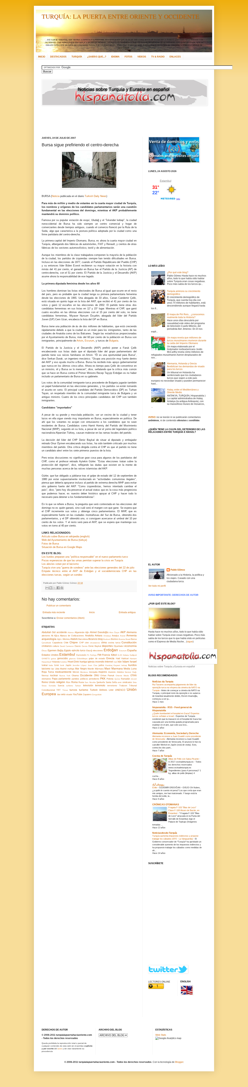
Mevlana (84, 672)
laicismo (46, 668)
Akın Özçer (114, 632)
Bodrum (106, 639)
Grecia (110, 658)
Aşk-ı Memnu (63, 639)
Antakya (107, 636)
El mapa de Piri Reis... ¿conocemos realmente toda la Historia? (185, 315)
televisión (88, 685)
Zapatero (87, 694)
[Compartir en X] (54, 588)
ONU (96, 675)
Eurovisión (81, 655)
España (132, 650)
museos (112, 672)
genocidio (62, 658)
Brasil (128, 639)
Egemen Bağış (55, 650)
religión (60, 682)
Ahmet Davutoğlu (99, 632)
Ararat (122, 636)
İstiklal (44, 665)
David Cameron (67, 646)
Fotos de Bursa (50, 543)
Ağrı (87, 632)
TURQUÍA (76, 56)
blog (100, 639)
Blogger (179, 1062)
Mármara (99, 669)
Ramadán (125, 679)
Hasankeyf (46, 662)
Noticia (55, 196)
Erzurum (89, 340)
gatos (53, 658)
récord (134, 679)
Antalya (115, 635)
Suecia (61, 685)
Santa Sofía (111, 682)
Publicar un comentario (58, 605)
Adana (71, 632)
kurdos (132, 665)
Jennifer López (79, 665)
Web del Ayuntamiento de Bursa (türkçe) (64, 539)
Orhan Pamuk (107, 675)
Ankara (98, 635)
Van (58, 694)
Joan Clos (92, 665)
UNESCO (120, 690)
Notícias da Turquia (162, 681)
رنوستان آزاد (158, 784)
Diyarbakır (119, 646)
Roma (74, 682)
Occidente (86, 675)
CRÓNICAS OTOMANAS (165, 804)
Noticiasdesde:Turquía (164, 833)
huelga (83, 661)
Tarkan (78, 686)
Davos (78, 646)
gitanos (72, 658)
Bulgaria (113, 340)
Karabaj (108, 665)
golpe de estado (97, 658)
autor (60, 1049)
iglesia (91, 661)
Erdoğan (111, 650)
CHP (81, 642)
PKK (102, 678)
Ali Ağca (55, 635)
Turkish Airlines (98, 690)
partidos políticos (80, 679)
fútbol (114, 655)
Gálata (126, 655)
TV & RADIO (157, 56)
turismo (83, 689)
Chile (66, 642)
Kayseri (117, 665)
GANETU (46, 658)
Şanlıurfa (100, 682)
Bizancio (92, 639)
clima (104, 642)
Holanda (56, 662)
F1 (88, 655)
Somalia (52, 686)
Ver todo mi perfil (157, 586)
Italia (51, 665)
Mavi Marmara (113, 668)
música (120, 672)
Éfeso (44, 651)
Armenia (131, 635)
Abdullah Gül (49, 632)
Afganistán (79, 632)
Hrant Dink (73, 661)
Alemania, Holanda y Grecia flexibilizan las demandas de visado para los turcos (186, 366)
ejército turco (78, 650)
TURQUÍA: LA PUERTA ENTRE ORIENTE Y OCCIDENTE (120, 16)
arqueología (49, 638)
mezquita (93, 672)
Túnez (65, 690)
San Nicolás (90, 682)
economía (130, 645)
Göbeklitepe (82, 658)
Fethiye (93, 655)
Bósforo (114, 639)
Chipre (74, 642)
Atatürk (74, 639)
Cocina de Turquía (162, 756)
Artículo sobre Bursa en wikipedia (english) (66, 536)
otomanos (46, 679)
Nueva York (64, 675)
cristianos (47, 646)
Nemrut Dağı (131, 672)
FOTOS (128, 56)
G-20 (120, 655)
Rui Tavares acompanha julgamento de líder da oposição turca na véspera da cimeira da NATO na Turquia (176, 687)
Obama (75, 675)
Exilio (155, 787)
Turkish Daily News (95, 196)
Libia (57, 669)
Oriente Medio (122, 675)
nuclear (54, 675)
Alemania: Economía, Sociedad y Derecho (175, 733)
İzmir (56, 665)
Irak (115, 662)
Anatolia (89, 635)
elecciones (98, 650)
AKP (123, 632)
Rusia (81, 682)
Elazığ (89, 650)
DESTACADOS (58, 56)
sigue (190, 641)
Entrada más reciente (54, 612)
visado (69, 694)
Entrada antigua (127, 612)
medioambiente (63, 672)
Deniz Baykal (94, 646)
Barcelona (83, 639)
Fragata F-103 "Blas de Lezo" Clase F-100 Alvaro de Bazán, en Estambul (183, 810)
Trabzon (123, 685)
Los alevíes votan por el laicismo (60, 563)
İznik (62, 665)
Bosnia (122, 639)
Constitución (129, 642)
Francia (106, 655)
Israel (133, 661)
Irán (120, 661)
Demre (85, 646)
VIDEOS (141, 56)
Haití (118, 658)
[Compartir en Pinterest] (62, 588)
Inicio (92, 612)
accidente (62, 632)
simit (119, 682)
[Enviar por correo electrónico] (47, 588)
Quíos (117, 679)
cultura (56, 646)
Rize (68, 682)
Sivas (44, 686)
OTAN (133, 675)
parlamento (65, 678)
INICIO (41, 56)
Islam (125, 661)
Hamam (133, 658)
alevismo (46, 635)
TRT (58, 690)
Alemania (132, 632)
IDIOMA (115, 56)
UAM (111, 690)
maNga (70, 669)
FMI (99, 655)
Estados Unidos (50, 655)
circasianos (95, 643)
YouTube (77, 694)
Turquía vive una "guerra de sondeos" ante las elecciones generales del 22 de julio (88, 567)
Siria (135, 682)
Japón (68, 665)
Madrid (63, 669)
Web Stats (160, 1035)
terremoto (100, 685)
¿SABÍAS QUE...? (96, 56)
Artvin (80, 340)
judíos (101, 665)
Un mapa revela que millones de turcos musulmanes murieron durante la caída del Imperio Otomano (186, 340)
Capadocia (57, 642)
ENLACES (175, 56)
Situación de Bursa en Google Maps (62, 547)
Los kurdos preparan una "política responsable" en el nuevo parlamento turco (85, 556)
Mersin (76, 672)
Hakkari (125, 658)
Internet (109, 661)
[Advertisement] (119, 121)
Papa (55, 678)
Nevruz (45, 675)
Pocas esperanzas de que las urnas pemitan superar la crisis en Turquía (82, 560)
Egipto (67, 650)
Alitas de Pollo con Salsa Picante (183, 759)
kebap (124, 665)
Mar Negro (81, 668)
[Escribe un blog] (51, 588)
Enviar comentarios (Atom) (70, 618)
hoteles (63, 662)
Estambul (67, 654)
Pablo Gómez (177, 569)
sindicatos (127, 682)
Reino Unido (48, 682)
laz (52, 669)
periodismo (94, 679)
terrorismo (112, 685)
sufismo (69, 686)
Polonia (110, 679)
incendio (99, 661)
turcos (73, 689)
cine (87, 642)
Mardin (91, 669)
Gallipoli (133, 655)
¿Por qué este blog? (177, 272)
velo (63, 694)
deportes (107, 645)
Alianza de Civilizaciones (72, 635)
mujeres (102, 672)
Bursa (134, 639)
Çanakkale (46, 643)
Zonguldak (97, 694)
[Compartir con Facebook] (58, 588)
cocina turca (114, 642)
